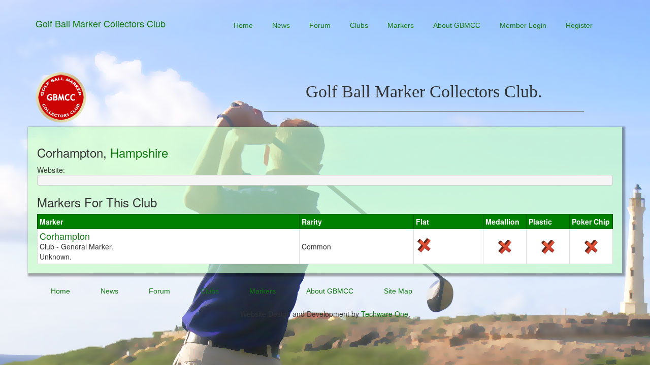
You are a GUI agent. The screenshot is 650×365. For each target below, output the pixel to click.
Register (579, 25)
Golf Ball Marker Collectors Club (101, 23)
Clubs (359, 25)
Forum (320, 25)
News (281, 25)
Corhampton (65, 235)
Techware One (384, 314)
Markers (400, 25)
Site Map (398, 291)
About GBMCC (456, 25)
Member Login (523, 25)
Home (243, 25)
